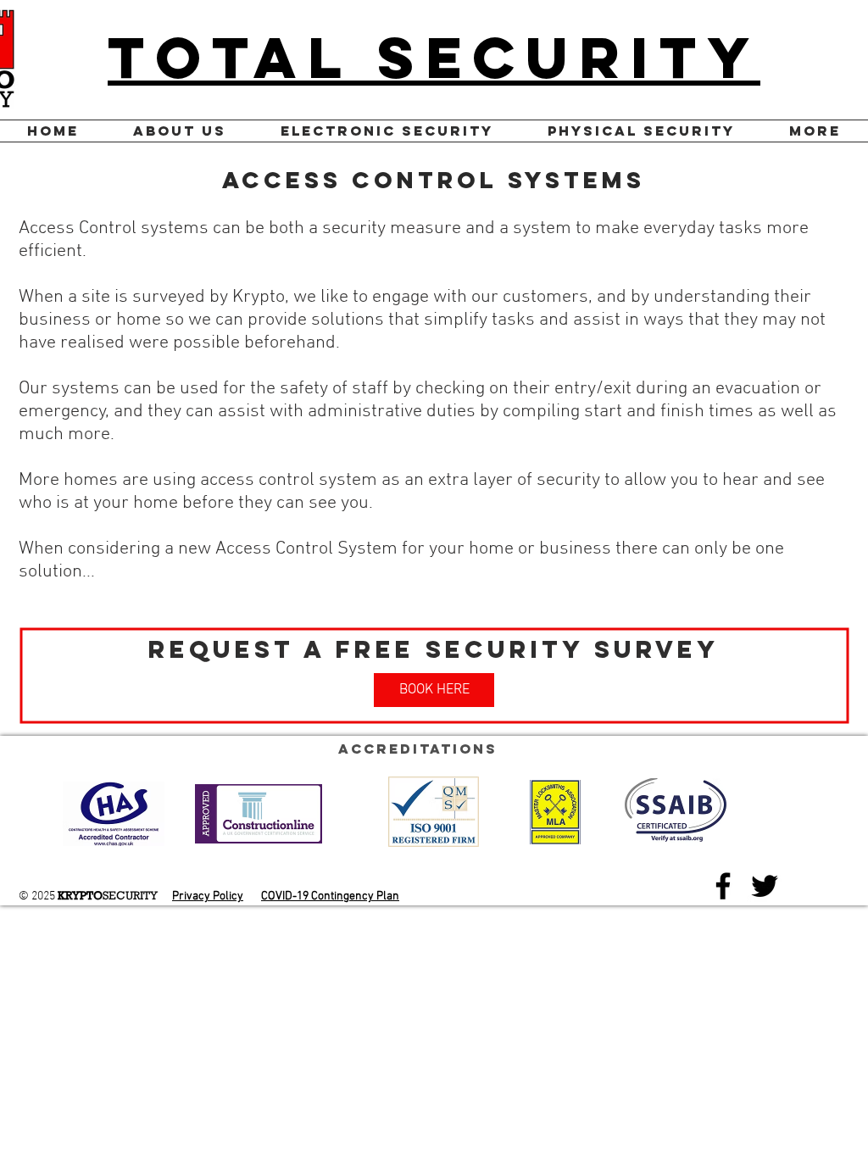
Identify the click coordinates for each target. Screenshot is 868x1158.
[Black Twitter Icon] (764, 886)
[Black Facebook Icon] (723, 886)
